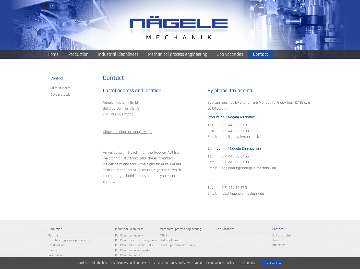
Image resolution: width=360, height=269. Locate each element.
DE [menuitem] (45, 6)
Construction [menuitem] (56, 245)
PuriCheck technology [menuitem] (129, 235)
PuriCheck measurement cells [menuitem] (134, 245)
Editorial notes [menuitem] (60, 88)
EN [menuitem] (52, 6)
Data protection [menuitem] (61, 94)
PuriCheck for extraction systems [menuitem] (136, 240)
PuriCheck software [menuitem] (127, 255)
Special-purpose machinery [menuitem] (177, 245)
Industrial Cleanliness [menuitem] (118, 54)
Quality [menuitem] (52, 250)
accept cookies (272, 263)
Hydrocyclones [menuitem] (169, 240)
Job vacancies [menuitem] (230, 54)
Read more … (248, 263)
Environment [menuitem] (56, 255)
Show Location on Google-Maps (127, 131)
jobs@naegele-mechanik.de (243, 193)
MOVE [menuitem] (163, 235)
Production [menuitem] (78, 54)
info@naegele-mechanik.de (243, 136)
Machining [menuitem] (54, 235)
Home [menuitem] (53, 54)
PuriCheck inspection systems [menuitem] (134, 250)
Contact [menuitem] (260, 54)
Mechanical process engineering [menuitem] (177, 54)
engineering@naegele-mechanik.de (249, 168)
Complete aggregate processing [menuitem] (68, 240)
